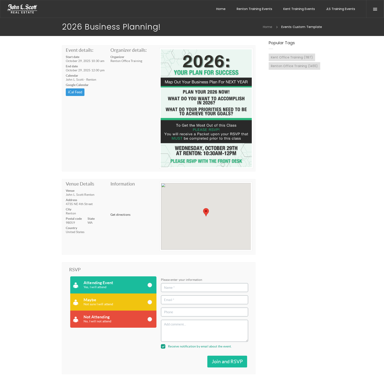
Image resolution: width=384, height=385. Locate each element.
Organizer (117, 57)
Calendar (72, 75)
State (91, 218)
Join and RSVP (227, 361)
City (68, 209)
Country (71, 228)
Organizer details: (128, 50)
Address (71, 200)
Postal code (74, 218)
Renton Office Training (294, 66)
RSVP (75, 269)
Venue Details (80, 183)
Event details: (79, 50)
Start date (72, 57)
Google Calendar (77, 85)
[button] (206, 212)
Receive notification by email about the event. (200, 346)
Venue (70, 190)
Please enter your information (181, 279)
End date (72, 66)
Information (122, 183)
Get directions (120, 214)
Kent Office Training (292, 57)
